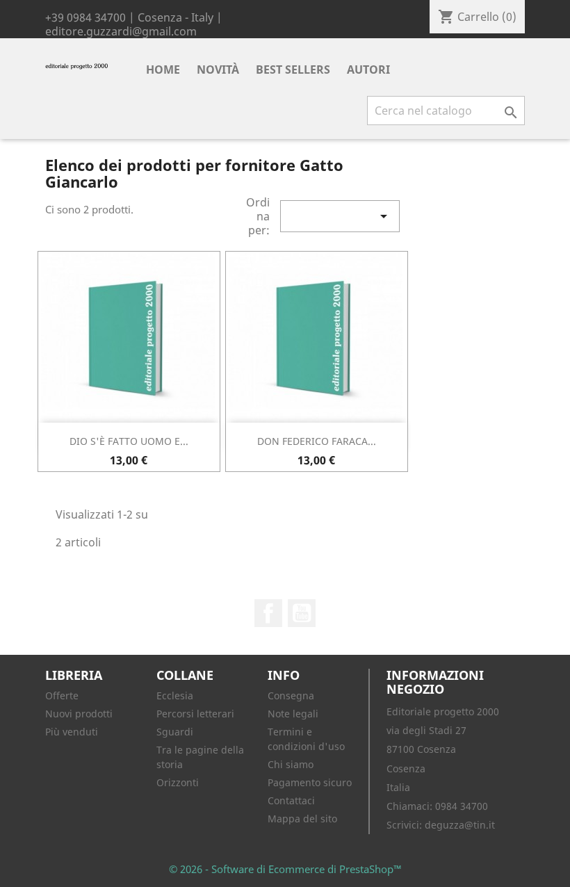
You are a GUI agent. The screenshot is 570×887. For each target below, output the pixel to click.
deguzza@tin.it (460, 824)
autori (368, 69)
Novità (218, 69)
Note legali (293, 713)
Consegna (291, 695)
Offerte (62, 695)
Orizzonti (177, 782)
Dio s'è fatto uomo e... (129, 441)
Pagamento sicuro (310, 782)
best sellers (293, 69)
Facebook (268, 613)
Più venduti (71, 731)
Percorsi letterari (195, 713)
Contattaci (291, 800)
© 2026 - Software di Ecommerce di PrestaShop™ (285, 869)
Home (163, 69)
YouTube (302, 613)
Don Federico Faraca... (316, 441)
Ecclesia (174, 695)
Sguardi (174, 731)
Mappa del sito (302, 818)
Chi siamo (291, 764)
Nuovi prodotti (79, 713)
